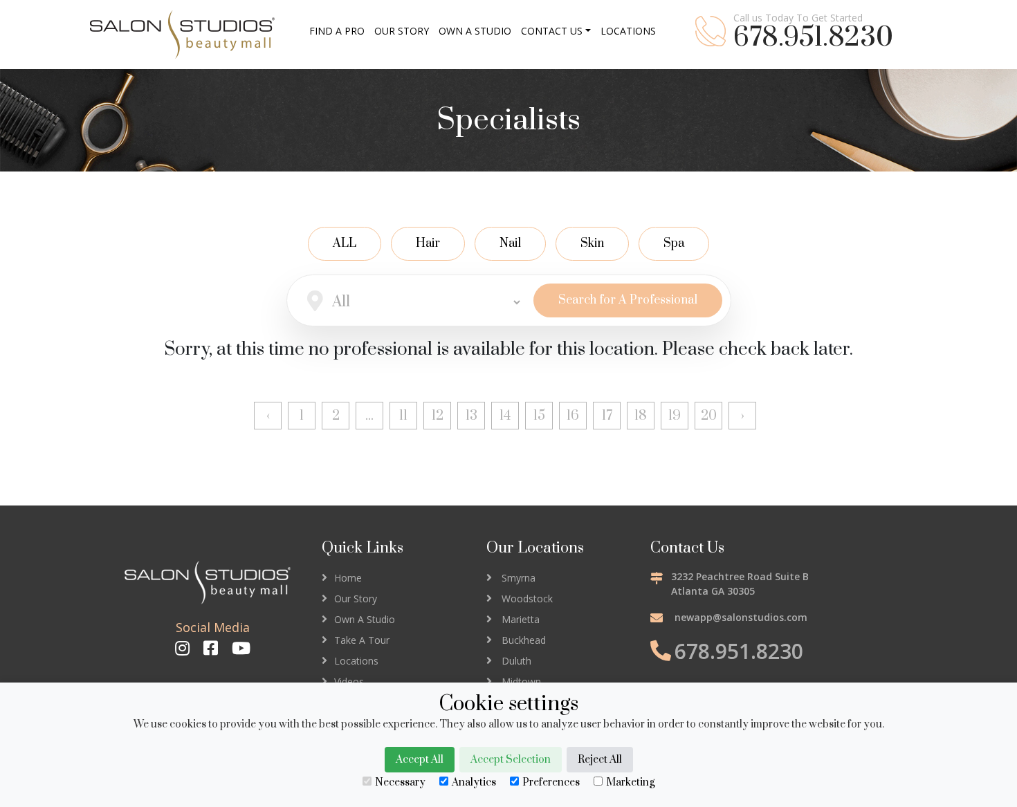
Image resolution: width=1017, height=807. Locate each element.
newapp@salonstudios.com (741, 617)
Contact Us (552, 30)
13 (471, 416)
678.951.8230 (813, 38)
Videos (349, 681)
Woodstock (527, 598)
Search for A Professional (627, 300)
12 (437, 416)
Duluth (516, 660)
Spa (673, 243)
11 (403, 416)
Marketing (630, 782)
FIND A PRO (337, 30)
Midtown (521, 681)
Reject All (600, 759)
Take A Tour (362, 640)
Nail (510, 243)
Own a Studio (475, 30)
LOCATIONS (628, 30)
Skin (592, 243)
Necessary (400, 782)
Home (348, 577)
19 (674, 416)
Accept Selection (510, 759)
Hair (428, 243)
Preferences (551, 782)
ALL (344, 243)
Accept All (419, 759)
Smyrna (518, 577)
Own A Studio (364, 619)
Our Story (355, 598)
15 (539, 416)
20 (709, 416)
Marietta (521, 619)
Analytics (474, 782)
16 (573, 416)
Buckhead (524, 640)
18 (640, 416)
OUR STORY (401, 30)
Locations (356, 660)
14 (505, 416)
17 (607, 416)
